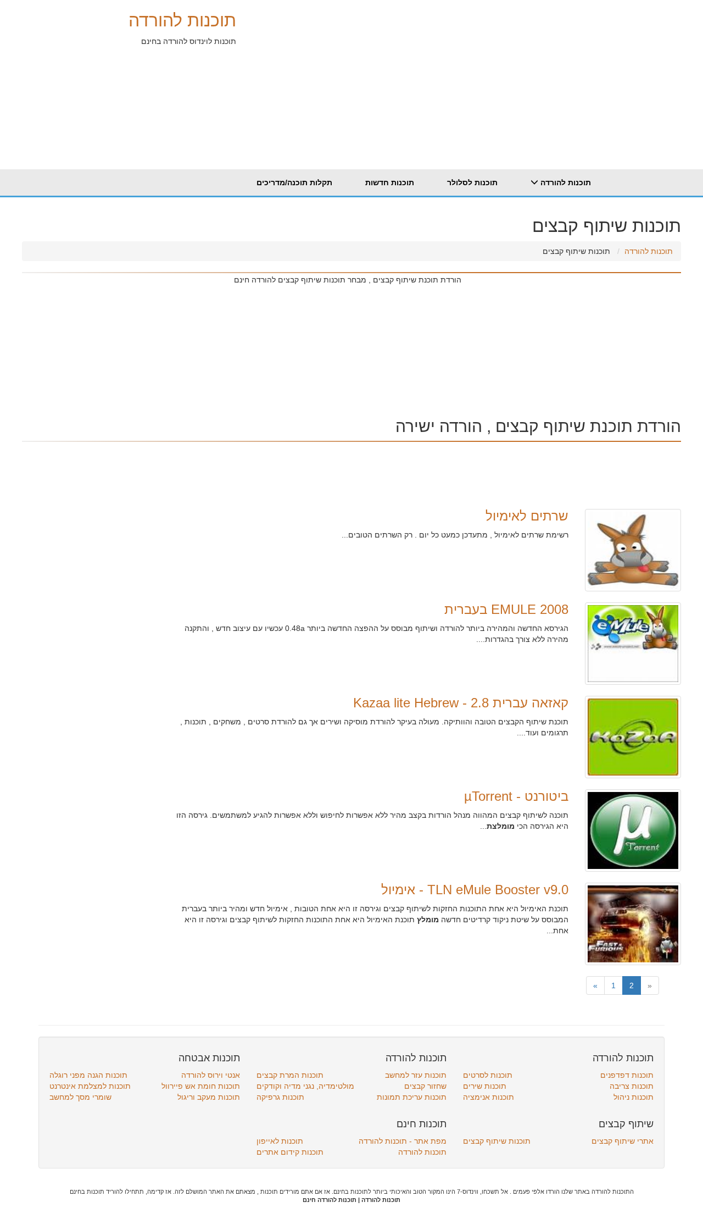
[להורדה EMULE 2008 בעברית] (633, 643)
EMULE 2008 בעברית (506, 609)
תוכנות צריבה (632, 1086)
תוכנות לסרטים (487, 1075)
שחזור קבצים (425, 1086)
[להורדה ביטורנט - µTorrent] (633, 830)
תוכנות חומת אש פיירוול (200, 1086)
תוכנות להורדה (182, 20)
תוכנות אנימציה (488, 1097)
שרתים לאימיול (527, 515)
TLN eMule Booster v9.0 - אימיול (474, 889)
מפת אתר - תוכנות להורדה (403, 1141)
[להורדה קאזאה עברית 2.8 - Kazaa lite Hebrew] (633, 736)
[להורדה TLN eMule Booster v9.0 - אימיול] (633, 923)
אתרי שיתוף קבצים (623, 1141)
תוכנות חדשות (389, 182)
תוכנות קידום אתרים (289, 1152)
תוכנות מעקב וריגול (208, 1097)
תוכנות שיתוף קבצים (497, 1141)
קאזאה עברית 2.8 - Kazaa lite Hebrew (460, 702)
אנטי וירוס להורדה (210, 1075)
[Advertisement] (459, 77)
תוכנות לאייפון (279, 1141)
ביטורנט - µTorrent (516, 796)
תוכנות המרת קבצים (289, 1075)
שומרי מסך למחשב (80, 1097)
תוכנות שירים (484, 1086)
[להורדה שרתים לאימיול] (633, 549)
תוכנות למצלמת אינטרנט (90, 1086)
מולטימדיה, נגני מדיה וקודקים (305, 1086)
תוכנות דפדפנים (627, 1075)
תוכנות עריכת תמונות (412, 1097)
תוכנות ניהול (633, 1097)
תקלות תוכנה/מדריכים (294, 182)
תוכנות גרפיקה (280, 1097)
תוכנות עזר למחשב (416, 1075)
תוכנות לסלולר (472, 182)
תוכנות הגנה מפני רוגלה (88, 1075)
